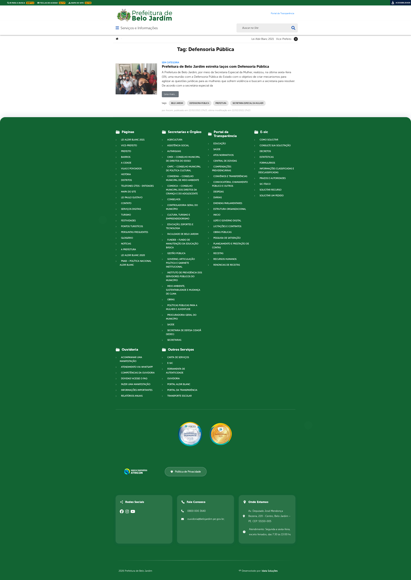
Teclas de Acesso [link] (52, 3)
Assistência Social (178, 145)
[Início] (117, 39)
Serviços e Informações (139, 28)
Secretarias (174, 340)
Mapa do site (128, 191)
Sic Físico (265, 184)
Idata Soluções (270, 571)
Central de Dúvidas (225, 161)
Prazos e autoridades (273, 178)
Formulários (267, 163)
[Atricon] (136, 471)
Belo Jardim (177, 103)
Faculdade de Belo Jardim (182, 234)
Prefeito (126, 151)
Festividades (128, 220)
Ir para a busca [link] (21, 3)
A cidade (126, 163)
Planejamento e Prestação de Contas (230, 245)
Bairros (125, 157)
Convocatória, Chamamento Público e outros (230, 184)
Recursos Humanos (224, 259)
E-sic (170, 363)
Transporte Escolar (179, 396)
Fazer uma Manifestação (135, 384)
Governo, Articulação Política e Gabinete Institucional (180, 263)
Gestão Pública (176, 253)
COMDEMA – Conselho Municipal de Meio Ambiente (182, 178)
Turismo (126, 215)
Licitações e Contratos (227, 226)
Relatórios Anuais (132, 396)
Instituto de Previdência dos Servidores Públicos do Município (184, 276)
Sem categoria (170, 62)
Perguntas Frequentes (134, 232)
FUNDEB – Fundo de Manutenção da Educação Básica (182, 244)
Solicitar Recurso (270, 190)
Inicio (216, 215)
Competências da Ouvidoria (138, 373)
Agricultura (174, 140)
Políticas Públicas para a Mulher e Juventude (181, 307)
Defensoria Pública (199, 103)
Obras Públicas (222, 232)
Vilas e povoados (131, 168)
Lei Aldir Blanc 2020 (133, 255)
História (126, 174)
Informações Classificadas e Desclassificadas (276, 170)
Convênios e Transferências (230, 176)
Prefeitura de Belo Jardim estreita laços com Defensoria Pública (215, 66)
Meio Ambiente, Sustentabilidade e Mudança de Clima (183, 290)
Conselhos (173, 199)
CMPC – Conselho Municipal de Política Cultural (183, 168)
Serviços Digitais (131, 209)
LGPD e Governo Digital (227, 220)
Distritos (126, 180)
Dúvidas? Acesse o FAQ (134, 378)
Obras (171, 299)
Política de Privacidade (188, 471)
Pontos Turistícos (132, 226)
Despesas (218, 191)
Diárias (217, 197)
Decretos (265, 151)
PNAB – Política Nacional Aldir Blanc (135, 263)
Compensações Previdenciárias (221, 168)
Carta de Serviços (178, 357)
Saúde (170, 324)
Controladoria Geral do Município (182, 207)
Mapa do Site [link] (81, 3)
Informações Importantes (136, 390)
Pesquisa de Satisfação (226, 238)
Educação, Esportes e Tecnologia (179, 226)
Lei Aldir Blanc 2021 (262, 39)
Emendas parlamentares (227, 203)
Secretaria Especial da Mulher (248, 103)
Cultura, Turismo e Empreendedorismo (178, 217)
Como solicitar (269, 140)
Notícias (126, 243)
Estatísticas (267, 157)
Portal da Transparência (182, 390)
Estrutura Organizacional (229, 209)
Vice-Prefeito (283, 39)
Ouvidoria (173, 378)
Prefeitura (220, 103)
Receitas (218, 253)
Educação (219, 143)
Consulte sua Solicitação (275, 145)
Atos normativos (223, 155)
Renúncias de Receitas (226, 265)
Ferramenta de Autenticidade (175, 371)
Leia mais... (170, 94)
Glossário (127, 238)
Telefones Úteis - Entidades (137, 186)
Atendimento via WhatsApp (137, 367)
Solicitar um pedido (272, 195)
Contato (126, 203)
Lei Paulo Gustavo (131, 197)
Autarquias (174, 151)
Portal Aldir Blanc (178, 384)
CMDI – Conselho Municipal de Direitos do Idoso (183, 159)
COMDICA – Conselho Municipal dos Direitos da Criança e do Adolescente (182, 190)
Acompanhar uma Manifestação (131, 359)
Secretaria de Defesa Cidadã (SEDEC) (183, 332)
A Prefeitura (128, 249)
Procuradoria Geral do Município (181, 317)
